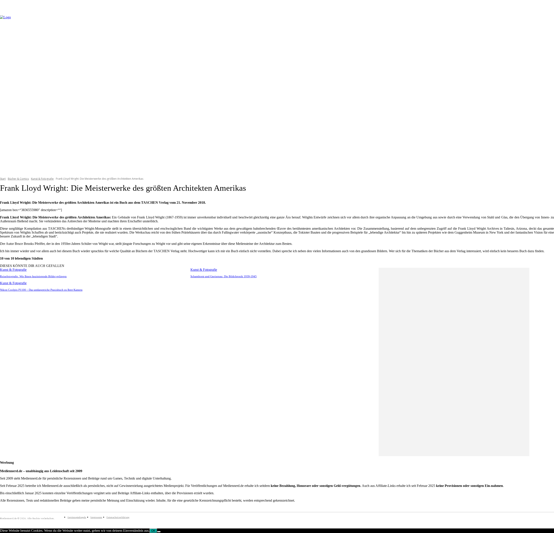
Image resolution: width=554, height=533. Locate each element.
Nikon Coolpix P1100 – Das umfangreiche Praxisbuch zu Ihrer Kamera (41, 289)
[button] (549, 93)
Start (3, 179)
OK (153, 530)
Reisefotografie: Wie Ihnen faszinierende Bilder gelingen (33, 276)
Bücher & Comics (18, 179)
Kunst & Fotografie (42, 179)
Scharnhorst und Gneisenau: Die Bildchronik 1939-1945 (223, 276)
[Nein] (159, 531)
